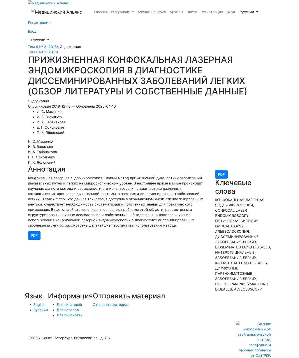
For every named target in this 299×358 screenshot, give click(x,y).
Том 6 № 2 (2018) (43, 46)
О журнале (121, 12)
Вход (231, 12)
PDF (221, 174)
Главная (101, 12)
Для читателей (69, 304)
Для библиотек (70, 315)
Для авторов (68, 310)
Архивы (176, 12)
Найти (191, 12)
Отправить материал (111, 304)
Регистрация (212, 12)
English (39, 304)
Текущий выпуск (151, 12)
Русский (250, 11)
